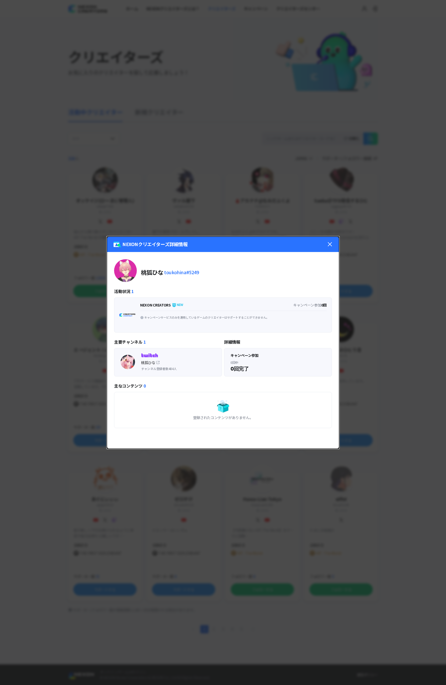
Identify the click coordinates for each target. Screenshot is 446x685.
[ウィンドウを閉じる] (330, 244)
